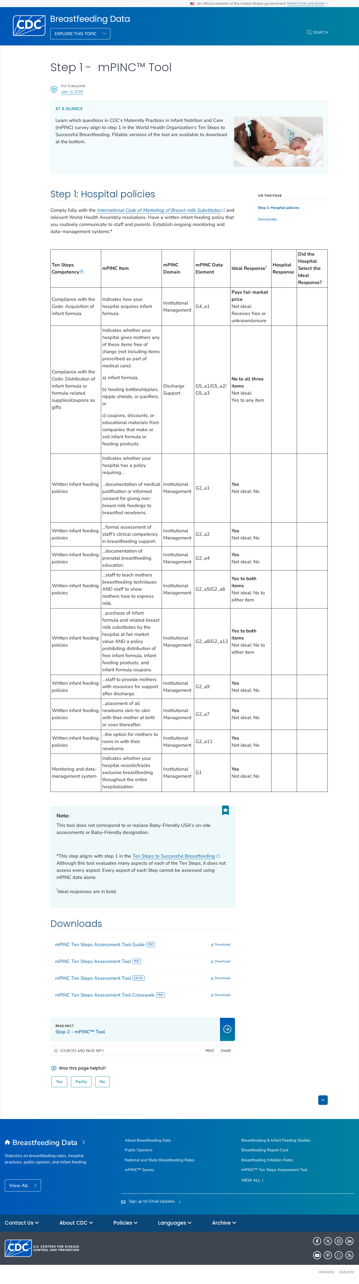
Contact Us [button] (20, 1222)
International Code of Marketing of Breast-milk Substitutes (159, 210)
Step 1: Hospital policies (278, 207)
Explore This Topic (76, 34)
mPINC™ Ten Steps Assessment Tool (274, 1169)
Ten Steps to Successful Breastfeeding (173, 856)
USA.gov (346, 1272)
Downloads (267, 219)
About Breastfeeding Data (148, 1140)
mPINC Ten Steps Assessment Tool (93, 961)
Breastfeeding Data (90, 19)
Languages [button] (172, 1222)
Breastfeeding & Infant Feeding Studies (275, 1140)
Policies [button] (124, 1222)
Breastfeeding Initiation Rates (267, 1160)
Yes (59, 1082)
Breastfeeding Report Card (264, 1150)
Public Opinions (138, 1150)
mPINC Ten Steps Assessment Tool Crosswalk (105, 995)
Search (320, 32)
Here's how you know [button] (306, 3)
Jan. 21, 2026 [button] (72, 92)
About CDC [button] (74, 1222)
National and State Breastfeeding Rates (159, 1160)
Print (210, 1050)
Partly (81, 1082)
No (102, 1082)
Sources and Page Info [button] (82, 1050)
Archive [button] (222, 1222)
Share (225, 1050)
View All (19, 1185)
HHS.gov (326, 1272)
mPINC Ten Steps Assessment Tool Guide (100, 944)
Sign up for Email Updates (152, 1201)
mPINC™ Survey (139, 1169)
